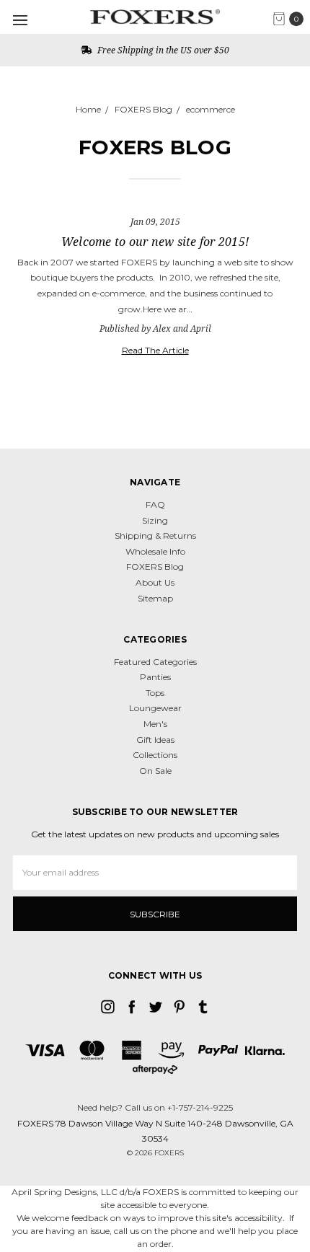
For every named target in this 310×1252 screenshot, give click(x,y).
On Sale (155, 770)
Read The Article (155, 350)
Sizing (155, 520)
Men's (155, 723)
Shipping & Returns (155, 535)
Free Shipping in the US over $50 (162, 50)
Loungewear (155, 707)
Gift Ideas (155, 739)
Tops (155, 692)
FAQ (155, 504)
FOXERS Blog (155, 566)
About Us (155, 582)
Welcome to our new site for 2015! (155, 242)
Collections (155, 754)
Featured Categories (155, 661)
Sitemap (155, 598)
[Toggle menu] (20, 20)
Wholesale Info (155, 551)
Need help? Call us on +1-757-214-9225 (155, 1107)
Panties (155, 676)
